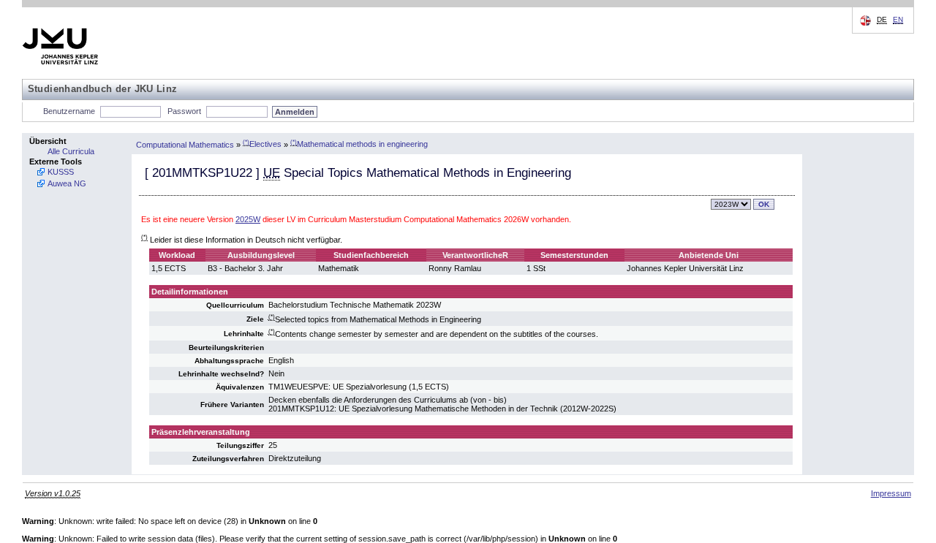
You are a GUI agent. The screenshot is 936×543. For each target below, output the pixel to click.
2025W (247, 219)
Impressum (891, 493)
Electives (262, 144)
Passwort (184, 111)
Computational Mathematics (185, 144)
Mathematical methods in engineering (359, 144)
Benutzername (69, 111)
